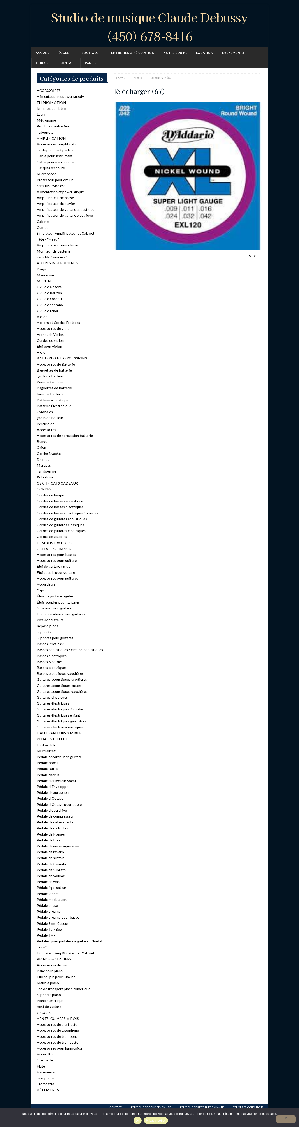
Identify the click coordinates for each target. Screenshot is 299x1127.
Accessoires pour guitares (57, 578)
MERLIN (44, 281)
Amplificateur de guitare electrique (65, 215)
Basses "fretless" (50, 644)
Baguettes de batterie (54, 370)
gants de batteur (50, 376)
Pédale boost (47, 763)
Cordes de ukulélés (52, 536)
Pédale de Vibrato (51, 870)
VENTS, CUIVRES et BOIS (58, 1018)
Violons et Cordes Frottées (58, 322)
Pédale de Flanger (51, 834)
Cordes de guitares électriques (61, 531)
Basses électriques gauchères (60, 673)
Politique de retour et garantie (202, 1107)
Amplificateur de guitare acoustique (65, 209)
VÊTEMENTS (48, 1090)
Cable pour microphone (55, 162)
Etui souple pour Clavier (56, 977)
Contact (68, 63)
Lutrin (41, 114)
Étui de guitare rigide (53, 566)
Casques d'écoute (51, 168)
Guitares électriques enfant (58, 715)
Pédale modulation (52, 899)
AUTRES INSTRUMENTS (57, 263)
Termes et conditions (248, 1107)
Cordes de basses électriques (60, 507)
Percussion (45, 424)
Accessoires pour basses (56, 554)
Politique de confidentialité (151, 1107)
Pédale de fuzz (48, 840)
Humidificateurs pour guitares (61, 614)
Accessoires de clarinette (57, 1024)
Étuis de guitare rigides (55, 596)
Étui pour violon (49, 346)
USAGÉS (44, 1012)
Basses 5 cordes (50, 661)
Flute (41, 1066)
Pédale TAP (46, 935)
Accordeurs (46, 584)
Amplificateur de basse (55, 197)
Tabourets (45, 132)
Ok (138, 1120)
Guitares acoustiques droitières (62, 679)
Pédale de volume (51, 876)
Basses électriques (52, 656)
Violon (42, 316)
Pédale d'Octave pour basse (59, 804)
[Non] (286, 1119)
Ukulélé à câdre (49, 287)
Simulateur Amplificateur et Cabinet (66, 233)
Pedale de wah (48, 881)
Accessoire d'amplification (58, 144)
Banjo (41, 269)
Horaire (43, 63)
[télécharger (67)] (188, 247)
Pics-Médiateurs (50, 620)
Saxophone (45, 1078)
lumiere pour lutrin (51, 108)
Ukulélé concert (49, 299)
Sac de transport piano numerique (63, 989)
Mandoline (45, 275)
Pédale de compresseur (55, 816)
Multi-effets (47, 751)
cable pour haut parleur (55, 150)
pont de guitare (49, 1006)
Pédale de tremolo (51, 864)
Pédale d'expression (53, 792)
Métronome (46, 120)
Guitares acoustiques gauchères (62, 691)
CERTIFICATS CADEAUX (57, 483)
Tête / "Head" (48, 239)
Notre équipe (175, 52)
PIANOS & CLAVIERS (54, 959)
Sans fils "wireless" (52, 185)
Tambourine (46, 471)
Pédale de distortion (53, 828)
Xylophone (45, 477)
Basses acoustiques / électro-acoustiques (70, 649)
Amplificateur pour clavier (58, 245)
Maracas (44, 465)
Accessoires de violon (54, 328)
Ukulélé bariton (49, 293)
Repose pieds (47, 626)
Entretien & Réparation (132, 52)
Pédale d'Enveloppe (52, 786)
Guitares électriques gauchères (61, 721)
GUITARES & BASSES (54, 548)
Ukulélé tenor (48, 311)
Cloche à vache (49, 453)
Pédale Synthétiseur (53, 923)
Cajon (41, 447)
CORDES (44, 489)
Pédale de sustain (51, 858)
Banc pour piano (50, 971)
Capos (42, 590)
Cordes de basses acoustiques (61, 501)
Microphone (46, 174)
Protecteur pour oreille (55, 180)
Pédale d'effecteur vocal (56, 780)
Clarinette (45, 1060)
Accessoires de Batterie (56, 364)
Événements (233, 52)
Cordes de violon (50, 340)
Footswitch (46, 745)
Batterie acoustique (53, 400)
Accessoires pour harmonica (59, 1048)
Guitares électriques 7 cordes (60, 709)
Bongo (42, 441)
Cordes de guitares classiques (60, 525)
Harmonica (46, 1072)
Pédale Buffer (48, 768)
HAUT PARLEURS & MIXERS (60, 733)
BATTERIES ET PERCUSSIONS (62, 358)
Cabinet (43, 221)
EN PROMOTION (51, 102)
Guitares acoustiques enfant (59, 685)
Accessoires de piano (53, 965)
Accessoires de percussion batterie (65, 435)
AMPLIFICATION (51, 138)
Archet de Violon (50, 334)
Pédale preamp (49, 911)
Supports (44, 632)
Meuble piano (48, 983)
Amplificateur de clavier (56, 203)
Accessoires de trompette (57, 1042)
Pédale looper (48, 893)
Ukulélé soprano (50, 305)
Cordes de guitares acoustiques (62, 519)
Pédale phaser (48, 905)
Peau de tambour (50, 382)
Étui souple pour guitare (56, 572)
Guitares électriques (53, 703)
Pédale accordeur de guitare (59, 757)
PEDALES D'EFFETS (53, 739)
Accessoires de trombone (57, 1036)
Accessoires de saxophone (58, 1030)
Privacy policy (156, 1120)
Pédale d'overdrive (52, 810)
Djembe (43, 459)
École (63, 52)
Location (204, 52)
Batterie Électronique (54, 406)
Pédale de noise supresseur (58, 846)
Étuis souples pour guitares (58, 602)
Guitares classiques (52, 697)
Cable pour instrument (55, 156)
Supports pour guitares (55, 638)
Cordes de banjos (51, 495)
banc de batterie (50, 394)
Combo (43, 227)
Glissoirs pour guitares (55, 608)
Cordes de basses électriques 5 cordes (67, 513)
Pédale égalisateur (51, 887)
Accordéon (46, 1054)
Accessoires (46, 429)
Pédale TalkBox (49, 929)
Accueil (42, 52)
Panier (91, 63)
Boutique (90, 52)
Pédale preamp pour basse (58, 917)
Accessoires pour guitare (57, 560)
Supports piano (49, 995)
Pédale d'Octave (50, 798)
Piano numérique (50, 1000)
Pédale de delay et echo (55, 822)
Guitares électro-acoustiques (60, 727)
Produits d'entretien (53, 126)
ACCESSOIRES (49, 90)
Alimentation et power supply (60, 96)
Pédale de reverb (50, 852)
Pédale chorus (48, 775)
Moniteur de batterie (53, 251)
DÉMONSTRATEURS (54, 543)
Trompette (45, 1084)
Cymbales (45, 412)
